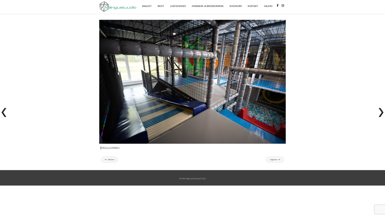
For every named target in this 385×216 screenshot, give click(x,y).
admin (127, 25)
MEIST (161, 6)
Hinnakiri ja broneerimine (208, 6)
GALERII (268, 6)
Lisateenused (178, 6)
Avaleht (147, 6)
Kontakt (253, 6)
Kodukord (235, 6)
